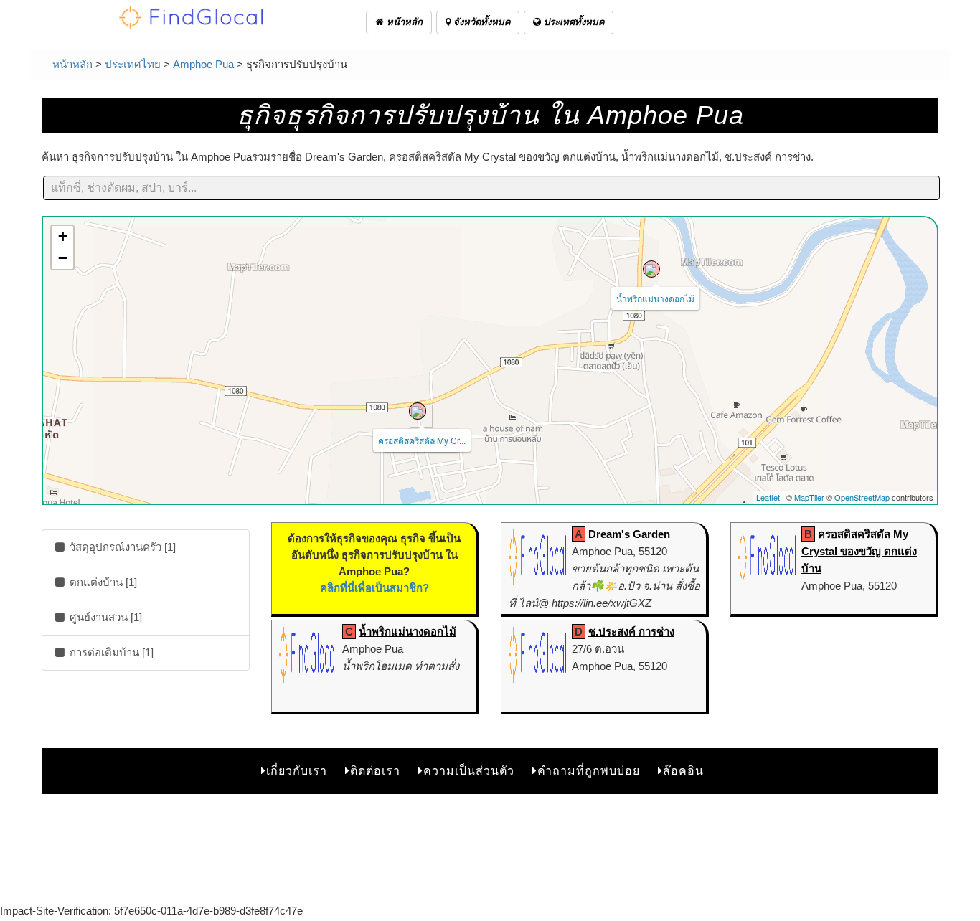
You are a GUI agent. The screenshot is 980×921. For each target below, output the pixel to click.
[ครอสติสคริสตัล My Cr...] (417, 411)
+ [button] (62, 236)
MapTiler (809, 497)
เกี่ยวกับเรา (296, 771)
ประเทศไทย (133, 64)
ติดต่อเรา (375, 771)
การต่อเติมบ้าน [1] (110, 652)
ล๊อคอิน (683, 771)
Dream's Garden (629, 534)
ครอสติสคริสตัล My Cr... (422, 440)
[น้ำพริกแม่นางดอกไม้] (651, 269)
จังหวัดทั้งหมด (480, 21)
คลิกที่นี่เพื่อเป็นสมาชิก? (374, 588)
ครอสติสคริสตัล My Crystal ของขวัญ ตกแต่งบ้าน (859, 551)
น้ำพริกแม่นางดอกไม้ (655, 298)
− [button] (62, 258)
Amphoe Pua (203, 64)
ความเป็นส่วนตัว (468, 771)
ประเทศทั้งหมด (572, 21)
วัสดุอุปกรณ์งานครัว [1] (121, 547)
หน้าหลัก (403, 21)
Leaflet (768, 497)
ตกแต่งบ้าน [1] (102, 582)
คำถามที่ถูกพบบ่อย (588, 771)
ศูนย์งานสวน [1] (104, 617)
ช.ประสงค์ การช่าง (631, 631)
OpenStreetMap (862, 497)
